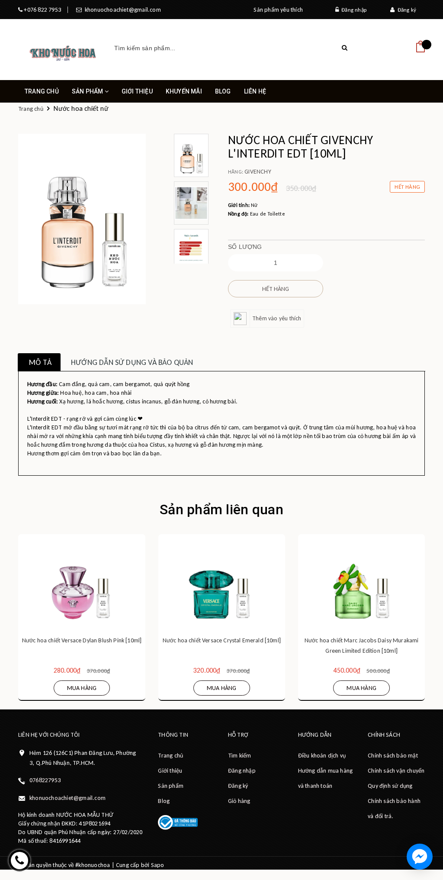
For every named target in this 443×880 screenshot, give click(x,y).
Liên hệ (255, 91)
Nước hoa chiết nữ (81, 108)
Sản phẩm (88, 91)
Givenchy (257, 171)
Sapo (157, 865)
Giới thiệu (137, 91)
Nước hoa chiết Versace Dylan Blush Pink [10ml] (81, 640)
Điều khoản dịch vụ (322, 755)
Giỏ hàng (239, 801)
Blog (223, 91)
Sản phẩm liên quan (221, 509)
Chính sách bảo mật (393, 755)
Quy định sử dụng (390, 786)
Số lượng (245, 246)
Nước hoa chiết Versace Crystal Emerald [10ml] (222, 640)
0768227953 (45, 780)
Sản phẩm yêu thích (278, 9)
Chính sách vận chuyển (396, 770)
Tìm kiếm (239, 755)
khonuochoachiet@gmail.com (121, 9)
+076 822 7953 (41, 9)
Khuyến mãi (184, 91)
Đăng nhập (352, 9)
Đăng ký (405, 9)
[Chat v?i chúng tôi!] (420, 857)
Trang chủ (42, 91)
